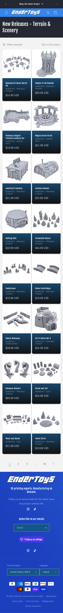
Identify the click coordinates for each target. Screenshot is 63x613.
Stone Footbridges (43, 288)
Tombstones (11, 288)
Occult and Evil (41, 388)
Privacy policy (17, 601)
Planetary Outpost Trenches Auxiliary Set (15, 136)
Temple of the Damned (44, 83)
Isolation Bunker (42, 188)
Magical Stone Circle (43, 135)
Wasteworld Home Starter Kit (16, 84)
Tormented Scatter (43, 238)
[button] (6, 12)
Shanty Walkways (13, 338)
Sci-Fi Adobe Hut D (43, 338)
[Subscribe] (45, 528)
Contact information (33, 606)
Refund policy (51, 596)
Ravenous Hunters (13, 388)
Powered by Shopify (35, 596)
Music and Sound (13, 438)
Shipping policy (48, 601)
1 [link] (9, 463)
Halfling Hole (11, 238)
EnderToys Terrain (21, 596)
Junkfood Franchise (14, 188)
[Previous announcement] (6, 4)
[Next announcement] (57, 4)
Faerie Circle (40, 438)
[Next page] (53, 463)
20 (44, 463)
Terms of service (32, 601)
